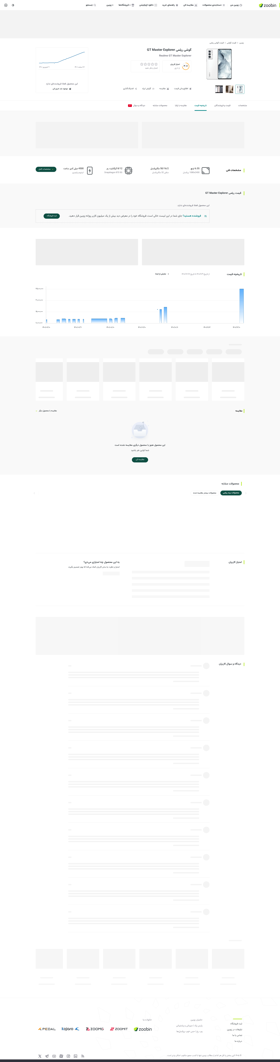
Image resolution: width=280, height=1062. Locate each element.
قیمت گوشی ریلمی (217, 42)
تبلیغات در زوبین (234, 1029)
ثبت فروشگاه (236, 1024)
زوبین (241, 42)
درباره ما (238, 1041)
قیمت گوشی (231, 42)
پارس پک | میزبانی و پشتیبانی (189, 1025)
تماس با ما (237, 1035)
